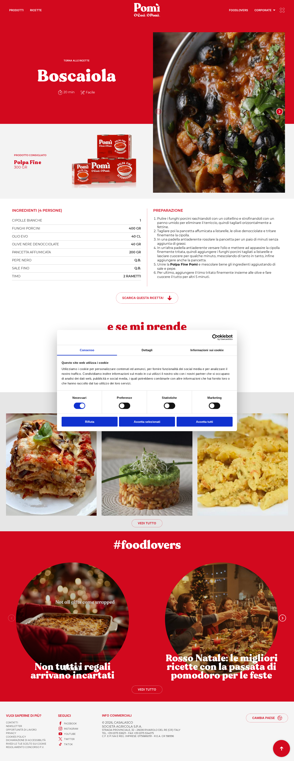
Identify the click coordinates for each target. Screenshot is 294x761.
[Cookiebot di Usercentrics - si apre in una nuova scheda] (215, 337)
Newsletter (14, 726)
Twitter (69, 739)
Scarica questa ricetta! (143, 298)
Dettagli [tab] (147, 350)
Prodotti (16, 10)
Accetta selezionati (147, 421)
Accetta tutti (204, 421)
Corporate (263, 10)
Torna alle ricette (76, 60)
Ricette (36, 10)
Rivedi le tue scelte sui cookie (26, 743)
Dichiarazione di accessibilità (26, 740)
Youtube (70, 733)
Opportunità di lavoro (21, 729)
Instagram (71, 728)
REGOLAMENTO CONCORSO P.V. (25, 747)
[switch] (124, 406)
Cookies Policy (16, 736)
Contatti (12, 722)
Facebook (70, 723)
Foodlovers (238, 10)
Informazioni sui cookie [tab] (206, 350)
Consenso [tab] (87, 350)
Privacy (11, 733)
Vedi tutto (147, 523)
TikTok (68, 744)
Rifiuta (89, 421)
